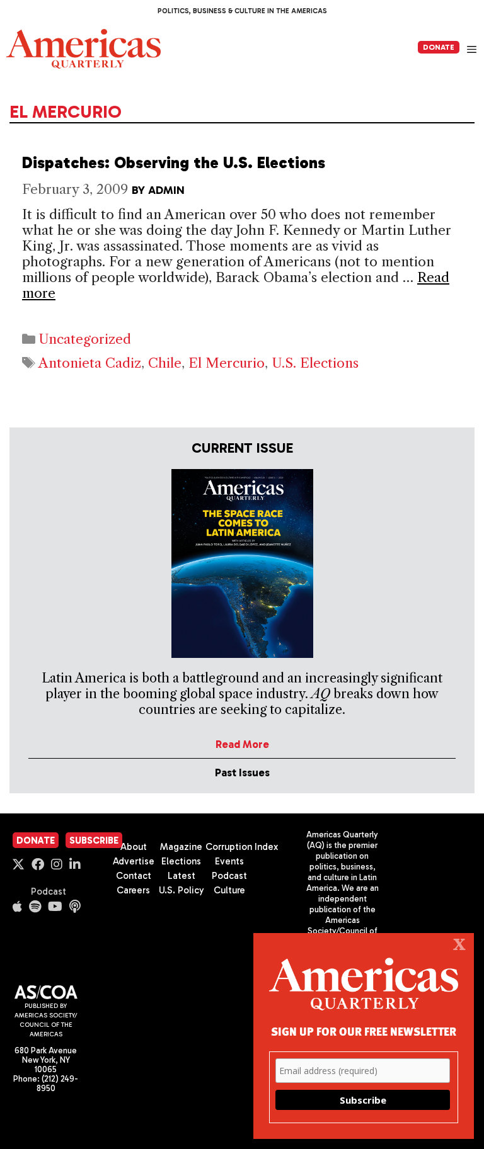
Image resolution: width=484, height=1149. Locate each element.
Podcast (48, 891)
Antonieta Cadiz (89, 363)
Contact (133, 875)
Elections (181, 861)
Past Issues (242, 772)
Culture (229, 890)
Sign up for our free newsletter (363, 1031)
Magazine (181, 846)
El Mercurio (226, 363)
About (133, 846)
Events (229, 861)
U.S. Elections (315, 363)
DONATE (438, 47)
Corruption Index (241, 846)
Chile (165, 363)
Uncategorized (84, 339)
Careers (133, 890)
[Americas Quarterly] (83, 49)
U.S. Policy (181, 890)
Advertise (133, 861)
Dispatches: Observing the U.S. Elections (173, 163)
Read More (242, 744)
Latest (181, 875)
